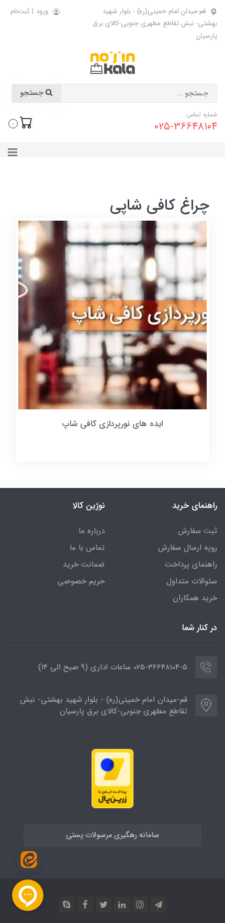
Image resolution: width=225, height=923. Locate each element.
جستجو (33, 93)
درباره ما (91, 531)
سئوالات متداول (191, 581)
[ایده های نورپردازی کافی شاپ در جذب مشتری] (112, 314)
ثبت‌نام (19, 11)
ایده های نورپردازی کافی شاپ (112, 423)
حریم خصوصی (81, 581)
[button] (20, 122)
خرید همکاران (195, 598)
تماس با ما (87, 547)
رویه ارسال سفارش (187, 547)
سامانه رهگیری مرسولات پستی (112, 835)
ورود (42, 11)
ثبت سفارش (197, 531)
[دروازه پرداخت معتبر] (112, 778)
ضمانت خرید (84, 564)
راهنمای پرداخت (191, 564)
